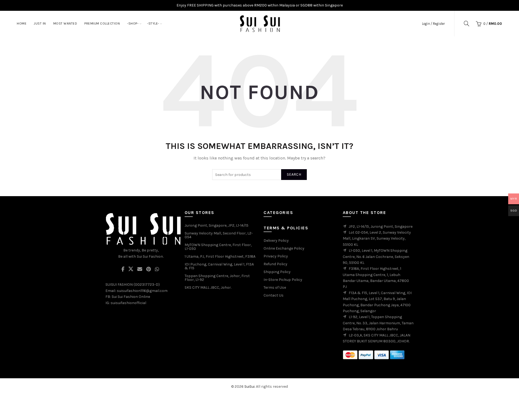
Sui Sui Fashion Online (131, 296)
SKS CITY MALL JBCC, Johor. (208, 287)
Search (294, 174)
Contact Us (274, 295)
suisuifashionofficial (128, 303)
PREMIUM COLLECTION (102, 23)
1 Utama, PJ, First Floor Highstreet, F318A (220, 256)
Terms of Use (275, 287)
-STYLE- (153, 23)
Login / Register (433, 24)
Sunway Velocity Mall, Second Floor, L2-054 (219, 235)
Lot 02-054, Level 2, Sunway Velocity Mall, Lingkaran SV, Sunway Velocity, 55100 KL (377, 238)
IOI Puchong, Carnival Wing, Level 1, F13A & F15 (219, 266)
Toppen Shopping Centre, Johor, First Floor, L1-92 (217, 278)
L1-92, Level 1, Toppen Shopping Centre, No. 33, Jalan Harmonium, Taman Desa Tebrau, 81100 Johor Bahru (378, 323)
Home (21, 23)
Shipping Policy (277, 272)
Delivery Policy (276, 240)
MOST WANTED (65, 23)
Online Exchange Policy (284, 248)
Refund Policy (275, 264)
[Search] (466, 23)
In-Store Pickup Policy (283, 279)
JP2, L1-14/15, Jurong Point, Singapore (380, 226)
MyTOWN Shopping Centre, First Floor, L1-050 (218, 247)
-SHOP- (132, 23)
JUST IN (40, 23)
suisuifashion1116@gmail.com (142, 290)
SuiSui (249, 386)
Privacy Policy (276, 256)
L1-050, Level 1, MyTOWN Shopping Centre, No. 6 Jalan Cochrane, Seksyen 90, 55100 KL (376, 256)
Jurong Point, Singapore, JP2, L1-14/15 (216, 225)
